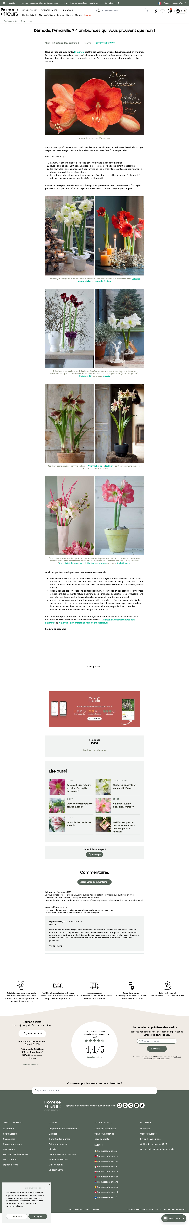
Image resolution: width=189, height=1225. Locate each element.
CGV (87, 1209)
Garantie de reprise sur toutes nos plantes (81, 3)
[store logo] (9, 12)
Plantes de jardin (29, 15)
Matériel (78, 15)
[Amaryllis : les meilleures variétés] (57, 825)
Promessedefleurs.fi (107, 1197)
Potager (60, 15)
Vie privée (95, 1209)
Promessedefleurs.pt (107, 1176)
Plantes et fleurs (120, 780)
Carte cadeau (56, 1164)
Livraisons (53, 1133)
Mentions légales (75, 1209)
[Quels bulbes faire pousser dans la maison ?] (57, 805)
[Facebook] (125, 1105)
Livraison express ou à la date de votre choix (40, 3)
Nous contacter (102, 1139)
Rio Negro (109, 466)
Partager (96, 854)
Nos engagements (12, 1144)
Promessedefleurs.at (107, 1171)
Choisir (70, 780)
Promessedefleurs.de (107, 1156)
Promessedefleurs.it (107, 1166)
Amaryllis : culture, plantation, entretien (123, 805)
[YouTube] (136, 1105)
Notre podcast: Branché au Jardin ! (157, 1149)
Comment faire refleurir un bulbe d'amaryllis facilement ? (79, 788)
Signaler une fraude (104, 1133)
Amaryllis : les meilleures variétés (79, 824)
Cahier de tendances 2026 (153, 1144)
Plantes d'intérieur (47, 15)
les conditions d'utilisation (161, 1059)
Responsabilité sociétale (15, 1154)
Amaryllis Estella (66, 563)
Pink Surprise (92, 563)
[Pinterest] (130, 1105)
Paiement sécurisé (58, 1144)
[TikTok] (142, 1105)
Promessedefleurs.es (107, 1161)
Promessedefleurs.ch (107, 1192)
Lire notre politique (14, 1206)
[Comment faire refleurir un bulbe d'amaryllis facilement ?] (57, 787)
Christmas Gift (85, 376)
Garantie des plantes (59, 1139)
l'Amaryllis (79, 52)
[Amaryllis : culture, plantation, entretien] (103, 805)
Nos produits (29, 10)
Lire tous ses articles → (94, 750)
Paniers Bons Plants (59, 1159)
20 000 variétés (9, 3)
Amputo (106, 376)
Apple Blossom (123, 563)
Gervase (103, 563)
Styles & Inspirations (150, 1139)
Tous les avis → (94, 1057)
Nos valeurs (9, 1149)
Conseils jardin (49, 10)
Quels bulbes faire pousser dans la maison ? (80, 805)
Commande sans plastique (62, 1154)
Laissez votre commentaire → (94, 881)
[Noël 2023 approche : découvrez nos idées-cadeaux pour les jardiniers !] (103, 825)
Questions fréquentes (105, 1128)
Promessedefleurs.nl (107, 1181)
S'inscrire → (157, 1048)
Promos (87, 15)
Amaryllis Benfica (103, 281)
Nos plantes (9, 1139)
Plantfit (52, 1149)
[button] (155, 11)
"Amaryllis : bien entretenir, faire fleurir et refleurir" (83, 622)
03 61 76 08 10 (35, 1033)
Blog (23, 21)
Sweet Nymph (80, 563)
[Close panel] (49, 1185)
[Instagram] (119, 1105)
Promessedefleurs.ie (107, 1150)
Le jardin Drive (56, 1169)
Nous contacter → (32, 1064)
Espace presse (10, 1164)
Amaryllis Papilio (95, 466)
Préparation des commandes (64, 1128)
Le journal (145, 1128)
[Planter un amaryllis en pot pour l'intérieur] (103, 787)
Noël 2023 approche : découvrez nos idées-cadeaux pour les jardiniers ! (124, 827)
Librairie (69, 15)
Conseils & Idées (148, 1133)
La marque (67, 10)
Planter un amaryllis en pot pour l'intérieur (124, 787)
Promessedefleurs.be (108, 1187)
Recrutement (10, 1159)
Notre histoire (10, 1133)
